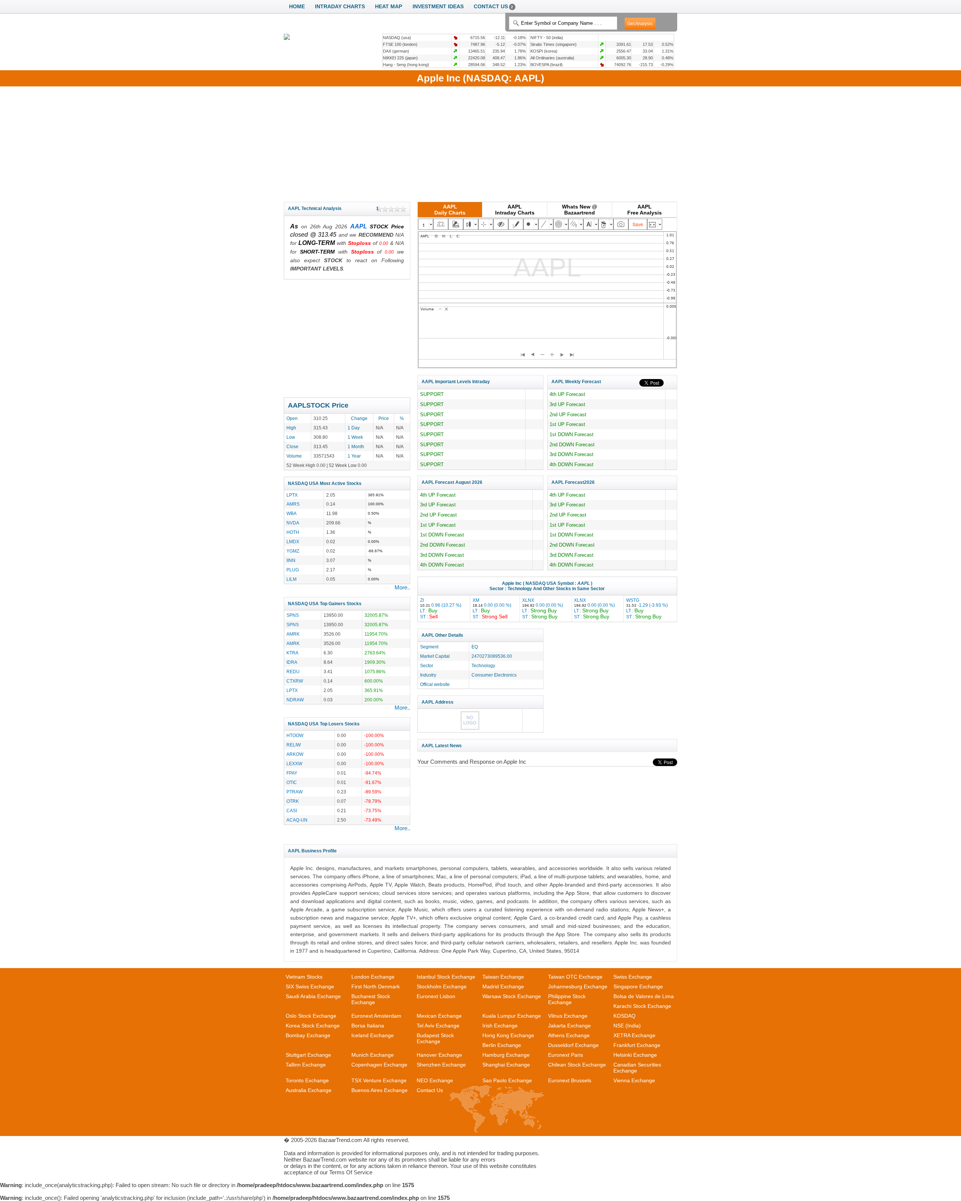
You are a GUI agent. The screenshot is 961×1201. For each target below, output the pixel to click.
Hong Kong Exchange (508, 1035)
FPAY (291, 772)
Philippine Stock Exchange (567, 999)
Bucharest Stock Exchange (370, 999)
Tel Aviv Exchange (438, 1026)
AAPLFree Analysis (644, 210)
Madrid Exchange (503, 986)
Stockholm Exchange (442, 986)
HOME (297, 6)
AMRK (293, 633)
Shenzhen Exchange (441, 1065)
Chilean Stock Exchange (577, 1065)
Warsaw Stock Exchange (511, 996)
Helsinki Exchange (635, 1055)
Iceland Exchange (372, 1035)
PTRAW (294, 791)
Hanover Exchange (439, 1055)
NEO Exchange (435, 1080)
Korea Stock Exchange (313, 1026)
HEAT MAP (388, 6)
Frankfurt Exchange (636, 1045)
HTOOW (294, 735)
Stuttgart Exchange (308, 1055)
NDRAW (295, 699)
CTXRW (294, 680)
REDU (293, 671)
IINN (290, 560)
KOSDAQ (624, 1016)
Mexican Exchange (439, 1016)
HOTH (292, 532)
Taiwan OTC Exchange (575, 977)
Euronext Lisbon (436, 996)
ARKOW (294, 754)
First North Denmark (375, 986)
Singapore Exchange (638, 986)
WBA (291, 513)
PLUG (292, 569)
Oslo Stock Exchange (311, 1016)
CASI (291, 810)
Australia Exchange (308, 1090)
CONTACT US (494, 6)
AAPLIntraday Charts (515, 210)
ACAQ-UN (296, 819)
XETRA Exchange (634, 1035)
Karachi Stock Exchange (642, 1006)
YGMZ (292, 550)
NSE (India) (627, 1026)
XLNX (542, 608)
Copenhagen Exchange (379, 1065)
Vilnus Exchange (567, 1016)
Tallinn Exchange (306, 1065)
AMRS (293, 504)
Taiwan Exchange (503, 977)
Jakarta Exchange (569, 1026)
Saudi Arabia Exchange (313, 996)
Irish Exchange (500, 1026)
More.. (402, 587)
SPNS (292, 615)
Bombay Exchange (308, 1035)
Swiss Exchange (632, 977)
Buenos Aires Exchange (379, 1090)
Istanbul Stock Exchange (446, 977)
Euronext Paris (565, 1055)
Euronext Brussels (569, 1080)
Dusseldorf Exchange (573, 1045)
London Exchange (373, 977)
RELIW (293, 744)
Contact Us (430, 1090)
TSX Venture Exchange (379, 1080)
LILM (291, 579)
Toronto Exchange (307, 1080)
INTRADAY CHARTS (340, 6)
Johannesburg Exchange (577, 986)
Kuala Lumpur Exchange (511, 1016)
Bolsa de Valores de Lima (643, 996)
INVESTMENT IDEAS (438, 6)
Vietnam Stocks (304, 977)
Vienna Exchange (634, 1080)
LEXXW (294, 763)
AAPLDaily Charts (449, 210)
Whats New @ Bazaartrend (579, 210)
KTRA (292, 652)
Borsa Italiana (367, 1026)
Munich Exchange (372, 1055)
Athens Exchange (569, 1035)
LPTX (292, 494)
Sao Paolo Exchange (507, 1080)
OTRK (292, 801)
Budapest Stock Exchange (435, 1038)
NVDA (292, 522)
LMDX (292, 541)
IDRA (291, 662)
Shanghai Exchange (506, 1065)
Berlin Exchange (501, 1045)
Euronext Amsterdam (376, 1016)
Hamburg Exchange (506, 1055)
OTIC (291, 782)
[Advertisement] (480, 142)
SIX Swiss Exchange (310, 986)
